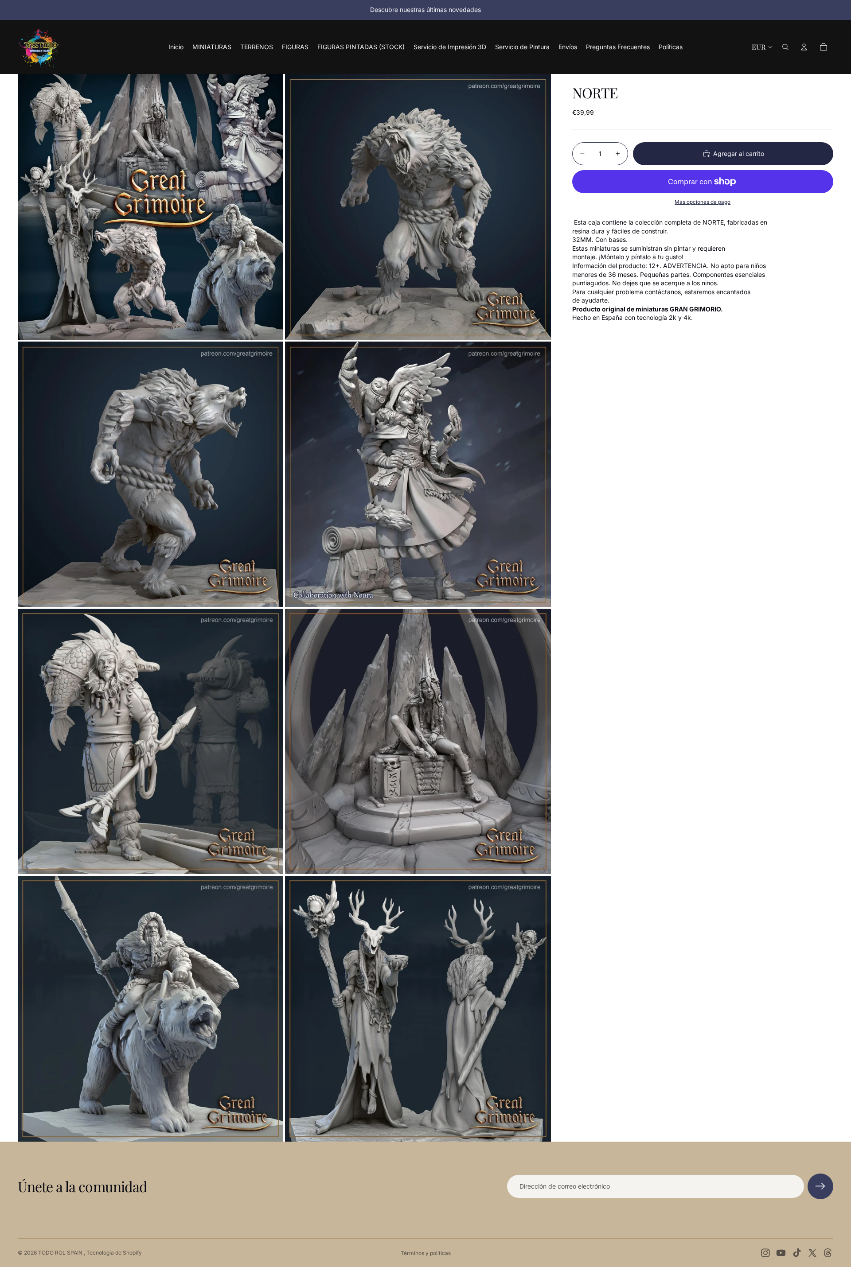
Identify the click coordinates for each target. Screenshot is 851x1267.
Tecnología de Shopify (114, 1252)
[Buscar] (785, 47)
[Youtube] (781, 1253)
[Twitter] (812, 1253)
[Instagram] (765, 1253)
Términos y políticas (426, 1253)
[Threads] (828, 1253)
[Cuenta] (804, 47)
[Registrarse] (820, 1186)
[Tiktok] (797, 1253)
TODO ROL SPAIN (61, 1252)
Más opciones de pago (702, 202)
